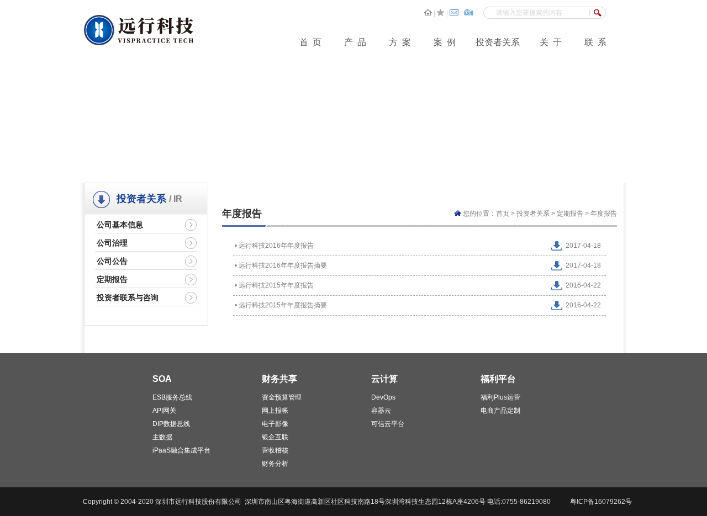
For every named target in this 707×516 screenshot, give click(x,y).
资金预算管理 (282, 397)
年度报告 (603, 213)
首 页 (310, 42)
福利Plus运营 (500, 397)
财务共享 (279, 379)
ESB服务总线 (172, 397)
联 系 (595, 42)
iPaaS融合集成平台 (181, 450)
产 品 (355, 42)
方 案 (400, 42)
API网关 (164, 410)
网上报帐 (275, 410)
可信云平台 (387, 424)
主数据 (162, 437)
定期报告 (570, 213)
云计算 (384, 379)
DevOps (383, 397)
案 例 (445, 42)
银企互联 (275, 437)
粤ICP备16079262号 (601, 502)
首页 (502, 213)
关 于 (551, 42)
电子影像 (275, 424)
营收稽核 (275, 450)
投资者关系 (498, 42)
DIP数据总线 (171, 424)
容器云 (381, 410)
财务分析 (275, 463)
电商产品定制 (500, 410)
